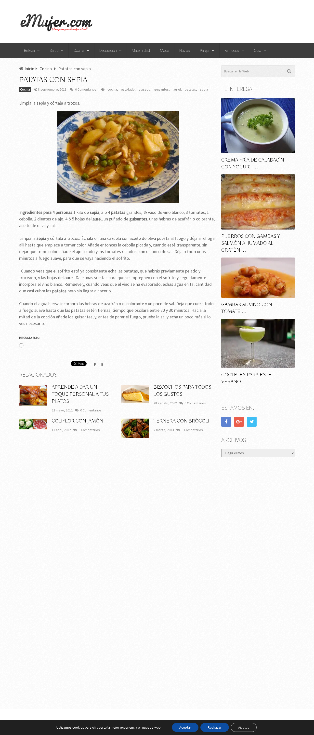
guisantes (161, 89)
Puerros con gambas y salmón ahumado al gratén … (250, 243)
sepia (204, 89)
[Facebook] (226, 422)
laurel (177, 89)
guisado (144, 89)
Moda (164, 50)
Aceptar (185, 727)
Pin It (99, 364)
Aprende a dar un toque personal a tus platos (80, 394)
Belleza (29, 50)
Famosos (231, 50)
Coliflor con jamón (77, 421)
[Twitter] (252, 422)
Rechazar (215, 727)
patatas (190, 89)
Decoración (108, 50)
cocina (112, 89)
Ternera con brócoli (181, 421)
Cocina (79, 50)
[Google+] (239, 422)
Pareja (204, 50)
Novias (184, 50)
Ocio (257, 50)
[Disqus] (118, 514)
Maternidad (141, 50)
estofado (128, 89)
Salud (54, 50)
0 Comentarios (85, 89)
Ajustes (243, 727)
